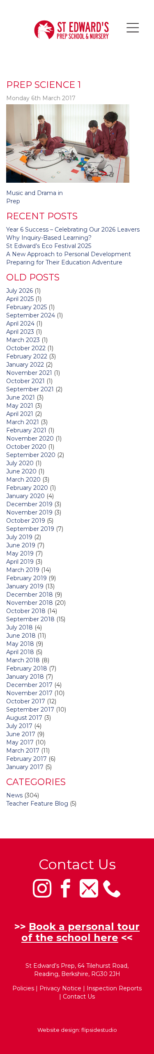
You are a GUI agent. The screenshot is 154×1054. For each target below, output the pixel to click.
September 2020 (30, 455)
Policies (23, 988)
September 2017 (30, 709)
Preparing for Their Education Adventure (64, 262)
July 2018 (19, 627)
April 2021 (19, 414)
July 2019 (19, 537)
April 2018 (20, 652)
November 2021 (29, 373)
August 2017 (24, 717)
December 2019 (29, 504)
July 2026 (19, 290)
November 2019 (29, 512)
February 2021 (26, 430)
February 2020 (27, 487)
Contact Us (79, 996)
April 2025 (20, 299)
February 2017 (26, 758)
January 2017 (25, 767)
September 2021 (30, 389)
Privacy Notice (60, 988)
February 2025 (26, 307)
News (14, 795)
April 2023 (20, 331)
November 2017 (29, 693)
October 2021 (25, 381)
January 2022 (25, 364)
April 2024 (20, 323)
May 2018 (20, 644)
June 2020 (21, 471)
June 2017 (20, 734)
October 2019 (25, 520)
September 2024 (30, 315)
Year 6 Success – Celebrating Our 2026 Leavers (73, 229)
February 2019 (26, 578)
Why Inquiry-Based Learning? (49, 237)
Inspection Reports (114, 988)
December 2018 (29, 594)
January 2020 (25, 496)
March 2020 (23, 479)
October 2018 (26, 611)
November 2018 (29, 602)
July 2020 (20, 463)
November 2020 (30, 438)
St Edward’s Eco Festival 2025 (48, 246)
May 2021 (19, 405)
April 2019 (20, 561)
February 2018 (26, 668)
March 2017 (22, 750)
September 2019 (30, 529)
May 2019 (20, 553)
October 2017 (25, 701)
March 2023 (23, 340)
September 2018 (30, 619)
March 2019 (22, 570)
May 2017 (20, 742)
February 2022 (26, 356)
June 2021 (20, 397)
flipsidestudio (99, 1029)
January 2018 (25, 676)
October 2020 (26, 446)
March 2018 (23, 660)
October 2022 (26, 348)
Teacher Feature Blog (37, 803)
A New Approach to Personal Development (68, 254)
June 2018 (21, 635)
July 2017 (19, 726)
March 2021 (22, 422)
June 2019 (20, 545)
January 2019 (25, 586)
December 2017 (29, 685)
